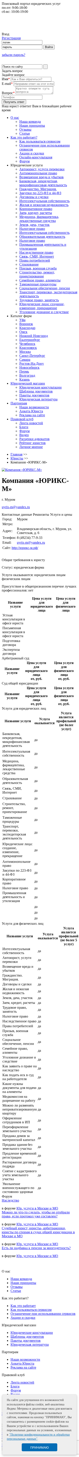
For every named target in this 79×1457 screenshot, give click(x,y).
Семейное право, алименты (40, 280)
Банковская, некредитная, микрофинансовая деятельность (43, 183)
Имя (6, 79)
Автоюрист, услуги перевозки (42, 169)
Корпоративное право (35, 209)
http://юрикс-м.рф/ (25, 548)
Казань (24, 379)
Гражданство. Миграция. (38, 189)
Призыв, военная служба (38, 268)
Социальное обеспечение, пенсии (44, 288)
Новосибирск (29, 367)
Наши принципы (32, 125)
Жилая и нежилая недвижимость (43, 205)
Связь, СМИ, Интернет (36, 256)
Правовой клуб (22, 419)
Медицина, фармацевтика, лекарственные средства (39, 219)
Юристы (17, 458)
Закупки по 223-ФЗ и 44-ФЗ (40, 193)
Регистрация (11, 38)
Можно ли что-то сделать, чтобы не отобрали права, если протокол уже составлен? (36, 1214)
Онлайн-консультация (35, 157)
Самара (24, 359)
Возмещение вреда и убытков (41, 177)
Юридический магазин (28, 383)
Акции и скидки (31, 153)
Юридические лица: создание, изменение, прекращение (42, 306)
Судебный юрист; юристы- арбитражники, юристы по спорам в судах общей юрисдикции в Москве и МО (38, 1232)
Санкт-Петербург (32, 355)
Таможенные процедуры (37, 284)
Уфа (22, 320)
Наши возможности (34, 407)
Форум (24, 161)
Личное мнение (31, 447)
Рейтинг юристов (32, 443)
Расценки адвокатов (34, 439)
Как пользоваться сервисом (39, 141)
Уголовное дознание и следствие (44, 312)
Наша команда (30, 121)
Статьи (24, 133)
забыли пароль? (13, 55)
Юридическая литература (38, 399)
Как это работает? (24, 137)
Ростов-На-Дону (31, 363)
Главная (16, 454)
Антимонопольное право (38, 173)
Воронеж (26, 324)
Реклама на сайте (32, 415)
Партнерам (19, 403)
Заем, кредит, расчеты (35, 213)
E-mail (7, 84)
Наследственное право (36, 252)
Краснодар (27, 328)
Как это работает (23, 1306)
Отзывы (25, 129)
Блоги (23, 427)
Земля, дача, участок (34, 225)
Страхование (29, 264)
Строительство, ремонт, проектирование (37, 274)
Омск (23, 332)
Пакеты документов (34, 395)
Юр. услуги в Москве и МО (37, 1208)
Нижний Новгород (33, 336)
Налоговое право (32, 229)
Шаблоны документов (36, 391)
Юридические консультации (40, 387)
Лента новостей (31, 423)
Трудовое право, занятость (39, 300)
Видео (24, 435)
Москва (25, 352)
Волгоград (27, 375)
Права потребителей (34, 260)
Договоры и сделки (33, 197)
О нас (15, 117)
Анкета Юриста (31, 411)
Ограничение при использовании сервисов (43, 1314)
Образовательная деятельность (42, 236)
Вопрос (8, 93)
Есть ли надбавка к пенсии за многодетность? (36, 1248)
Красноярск (28, 348)
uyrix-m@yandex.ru (16, 507)
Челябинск (27, 344)
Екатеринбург (29, 340)
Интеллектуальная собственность (44, 201)
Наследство (10, 1200)
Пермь (24, 371)
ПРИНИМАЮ (39, 1447)
